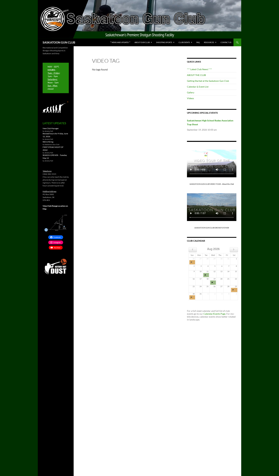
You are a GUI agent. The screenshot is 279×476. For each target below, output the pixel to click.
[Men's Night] (206, 275)
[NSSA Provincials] (192, 262)
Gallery (190, 92)
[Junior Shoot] (213, 282)
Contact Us (226, 42)
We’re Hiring (48, 142)
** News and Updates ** (120, 42)
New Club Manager (51, 128)
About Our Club (142, 42)
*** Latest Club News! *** (199, 69)
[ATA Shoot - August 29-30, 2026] (234, 290)
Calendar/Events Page (214, 313)
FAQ (198, 42)
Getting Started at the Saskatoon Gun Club (208, 80)
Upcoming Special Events (202, 112)
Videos (190, 98)
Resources (209, 42)
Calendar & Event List (197, 86)
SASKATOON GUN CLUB (59, 42)
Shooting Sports (164, 42)
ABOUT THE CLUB (196, 75)
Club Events (184, 42)
